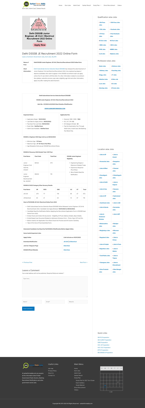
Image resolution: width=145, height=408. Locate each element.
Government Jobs (39, 57)
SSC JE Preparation (103, 345)
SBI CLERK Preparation (104, 340)
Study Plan (96, 5)
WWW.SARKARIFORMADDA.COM (55, 108)
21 (118, 382)
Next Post (83, 262)
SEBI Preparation (103, 342)
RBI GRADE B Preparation (105, 352)
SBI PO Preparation (103, 337)
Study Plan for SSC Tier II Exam (85, 380)
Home (60, 5)
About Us (51, 373)
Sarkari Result (86, 5)
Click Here (67, 246)
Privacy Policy (52, 371)
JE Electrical (73, 241)
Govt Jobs (68, 5)
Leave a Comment (27, 57)
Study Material (80, 385)
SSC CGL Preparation (104, 347)
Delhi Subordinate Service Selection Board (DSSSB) (49, 69)
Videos (119, 5)
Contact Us (51, 375)
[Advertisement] (110, 119)
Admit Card (76, 5)
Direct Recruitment (109, 5)
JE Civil (66, 241)
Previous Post (27, 262)
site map (50, 368)
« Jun (110, 392)
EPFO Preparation (103, 350)
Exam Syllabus (80, 383)
